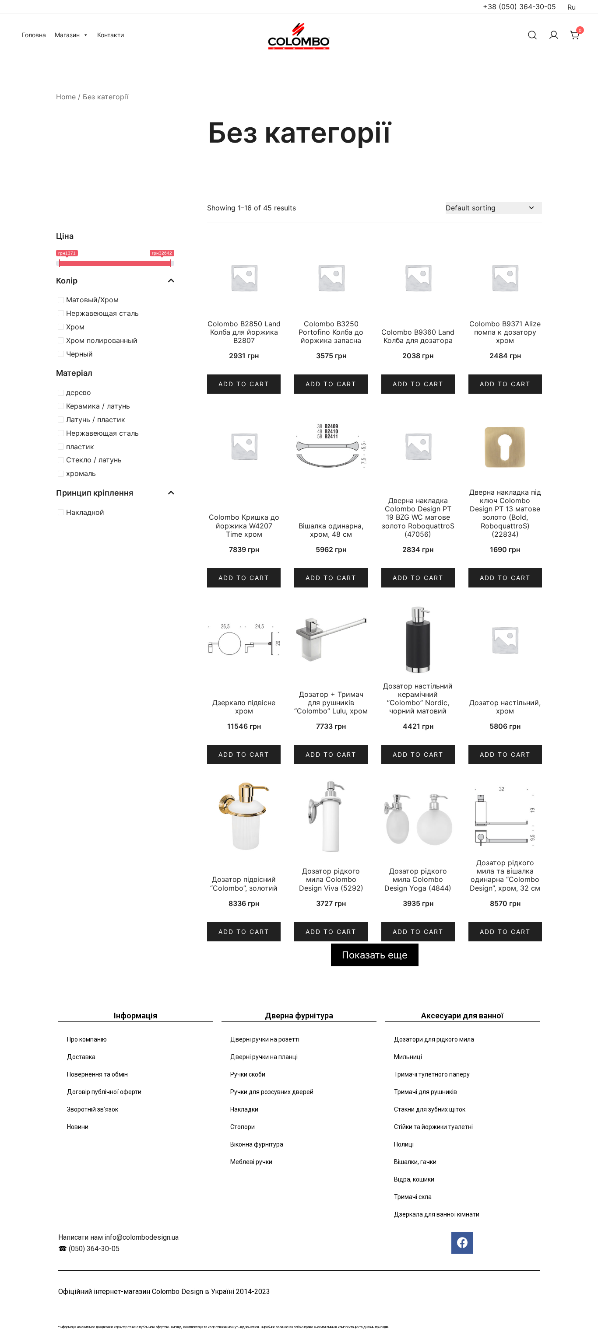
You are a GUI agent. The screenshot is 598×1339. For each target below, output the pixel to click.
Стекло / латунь (94, 459)
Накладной (85, 512)
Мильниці (408, 1056)
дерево (78, 392)
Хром (75, 326)
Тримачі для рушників (425, 1091)
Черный (79, 354)
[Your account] (554, 35)
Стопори (242, 1126)
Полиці (404, 1144)
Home (66, 96)
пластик (80, 446)
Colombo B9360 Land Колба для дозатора (417, 336)
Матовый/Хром (92, 299)
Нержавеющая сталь (102, 313)
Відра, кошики (414, 1179)
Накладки (244, 1109)
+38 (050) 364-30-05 (519, 6)
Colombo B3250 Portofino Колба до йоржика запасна (331, 332)
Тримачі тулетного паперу (432, 1074)
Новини (77, 1126)
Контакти (110, 34)
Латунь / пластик (95, 419)
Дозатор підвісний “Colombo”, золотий (244, 883)
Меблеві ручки (251, 1161)
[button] (59, 207)
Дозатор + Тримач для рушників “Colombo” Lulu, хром (331, 702)
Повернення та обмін (97, 1074)
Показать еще (375, 955)
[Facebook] (462, 1243)
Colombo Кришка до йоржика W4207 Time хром (244, 525)
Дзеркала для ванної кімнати (436, 1214)
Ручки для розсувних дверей (271, 1091)
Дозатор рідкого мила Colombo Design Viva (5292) (331, 879)
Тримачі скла (413, 1196)
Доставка (81, 1056)
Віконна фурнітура (256, 1144)
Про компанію (87, 1039)
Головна (34, 34)
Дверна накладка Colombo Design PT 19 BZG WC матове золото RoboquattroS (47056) (418, 517)
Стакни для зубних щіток (429, 1109)
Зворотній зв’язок (92, 1109)
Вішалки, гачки (415, 1161)
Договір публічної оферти (104, 1091)
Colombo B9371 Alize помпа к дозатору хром (505, 332)
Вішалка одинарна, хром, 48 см (331, 529)
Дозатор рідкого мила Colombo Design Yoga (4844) (417, 879)
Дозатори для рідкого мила (434, 1039)
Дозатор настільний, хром (505, 706)
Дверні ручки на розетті (264, 1039)
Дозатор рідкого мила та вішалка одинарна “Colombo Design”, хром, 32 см (505, 875)
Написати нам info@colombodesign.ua (118, 1237)
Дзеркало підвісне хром (243, 706)
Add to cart (243, 384)
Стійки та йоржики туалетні (433, 1126)
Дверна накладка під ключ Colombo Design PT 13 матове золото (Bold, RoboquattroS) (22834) (505, 513)
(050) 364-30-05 (94, 1249)
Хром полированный (101, 340)
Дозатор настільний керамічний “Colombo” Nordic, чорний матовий (418, 699)
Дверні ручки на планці (264, 1056)
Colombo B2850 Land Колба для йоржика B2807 (244, 332)
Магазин (67, 34)
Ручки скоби (247, 1074)
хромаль (81, 473)
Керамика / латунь (98, 406)
